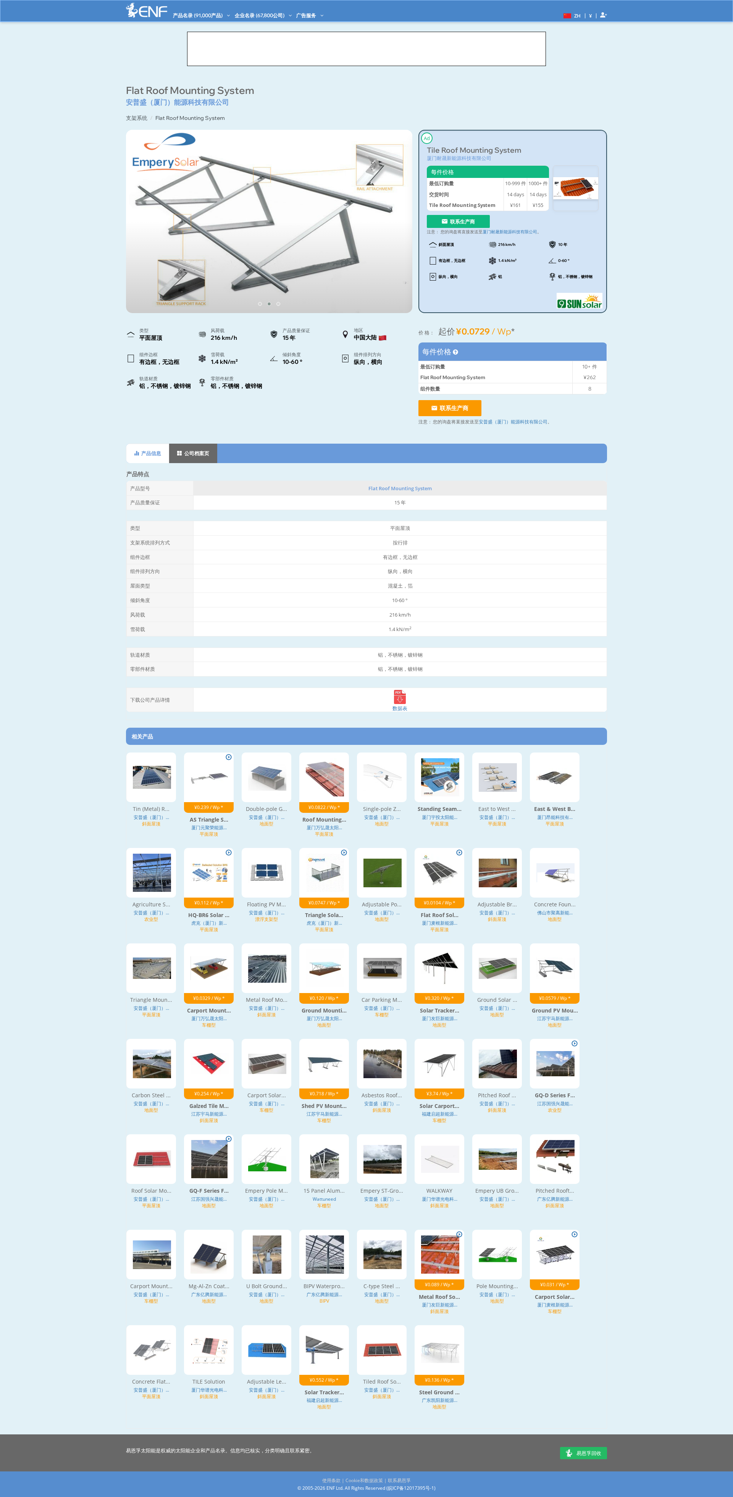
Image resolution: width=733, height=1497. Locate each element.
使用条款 (331, 1480)
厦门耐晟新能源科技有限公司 (459, 158)
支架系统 (136, 118)
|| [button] (590, 15)
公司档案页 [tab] (196, 453)
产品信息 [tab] (150, 453)
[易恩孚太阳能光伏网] (146, 10)
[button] (571, 15)
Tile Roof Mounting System (474, 150)
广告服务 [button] (306, 15)
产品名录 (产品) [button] (198, 15)
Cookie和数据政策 (364, 1480)
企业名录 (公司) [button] (260, 15)
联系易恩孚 (399, 1480)
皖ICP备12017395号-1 (411, 1488)
